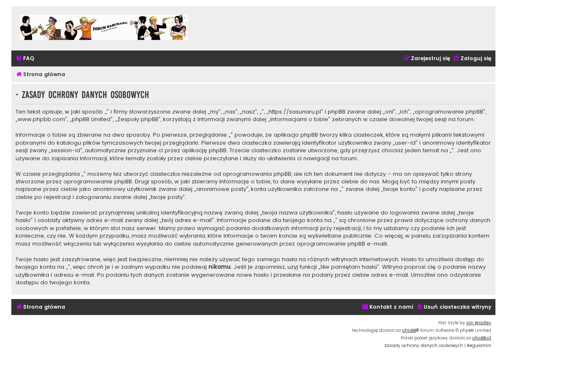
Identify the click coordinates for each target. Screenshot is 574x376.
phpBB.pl (481, 338)
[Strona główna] (103, 28)
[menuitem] (25, 58)
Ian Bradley (478, 323)
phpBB (409, 330)
